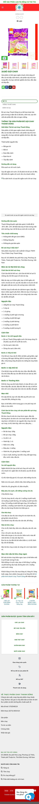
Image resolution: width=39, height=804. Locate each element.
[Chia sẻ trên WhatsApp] (3, 87)
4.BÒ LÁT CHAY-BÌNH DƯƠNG (6, 602)
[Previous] (4, 42)
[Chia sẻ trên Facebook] (6, 87)
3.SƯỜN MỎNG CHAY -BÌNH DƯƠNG (32, 602)
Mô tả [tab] (5, 101)
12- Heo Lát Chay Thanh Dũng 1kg (19, 602)
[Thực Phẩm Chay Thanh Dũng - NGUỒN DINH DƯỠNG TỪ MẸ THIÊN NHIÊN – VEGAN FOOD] (19, 7)
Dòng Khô (19, 14)
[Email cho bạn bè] (10, 87)
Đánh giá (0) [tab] (7, 108)
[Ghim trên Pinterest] (13, 87)
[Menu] (2, 7)
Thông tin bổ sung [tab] (9, 104)
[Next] (34, 42)
